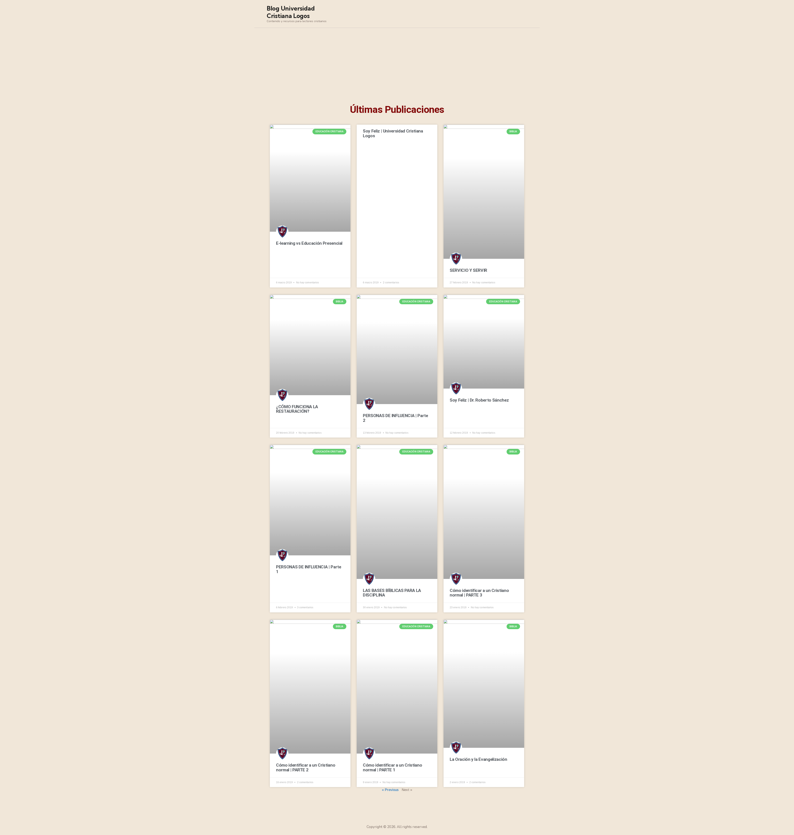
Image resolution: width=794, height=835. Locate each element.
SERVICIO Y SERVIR (468, 270)
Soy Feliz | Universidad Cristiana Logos (393, 133)
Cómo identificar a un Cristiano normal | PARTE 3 (479, 593)
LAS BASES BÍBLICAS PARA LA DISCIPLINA (392, 593)
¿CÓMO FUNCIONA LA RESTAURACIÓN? (297, 409)
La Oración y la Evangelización (478, 759)
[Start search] (524, 14)
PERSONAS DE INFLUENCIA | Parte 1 (308, 569)
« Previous (390, 790)
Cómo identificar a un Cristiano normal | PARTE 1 (392, 767)
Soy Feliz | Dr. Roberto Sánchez (479, 400)
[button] (274, 73)
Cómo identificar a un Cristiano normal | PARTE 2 (305, 767)
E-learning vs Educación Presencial (309, 243)
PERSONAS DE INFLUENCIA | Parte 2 (395, 418)
